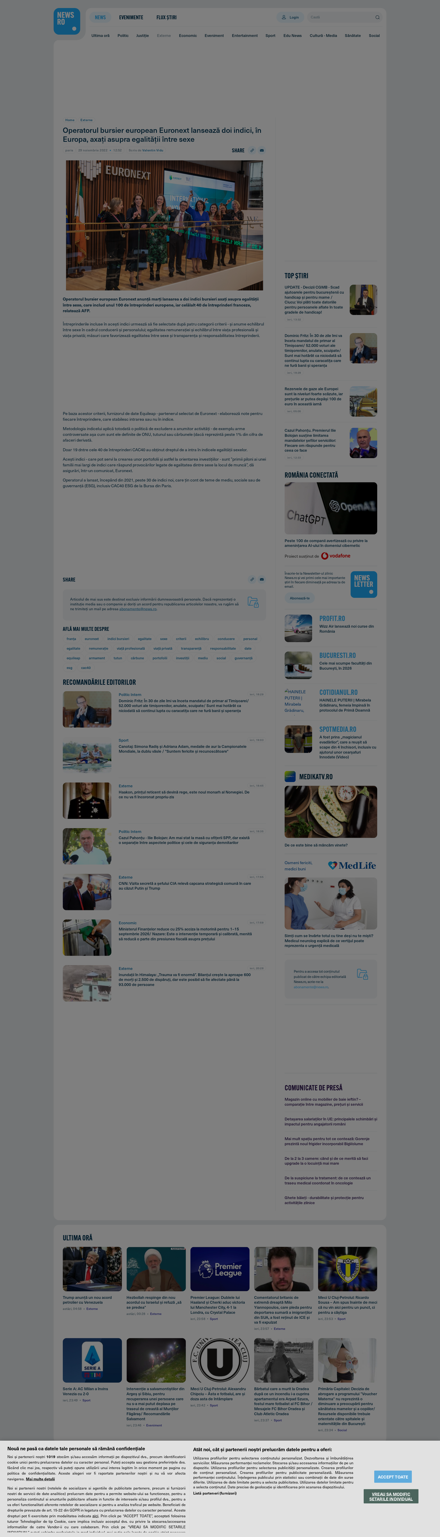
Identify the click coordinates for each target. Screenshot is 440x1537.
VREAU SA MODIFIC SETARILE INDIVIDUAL (391, 1496)
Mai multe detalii (40, 1478)
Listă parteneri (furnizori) (214, 1492)
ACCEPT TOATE (393, 1477)
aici (95, 1515)
